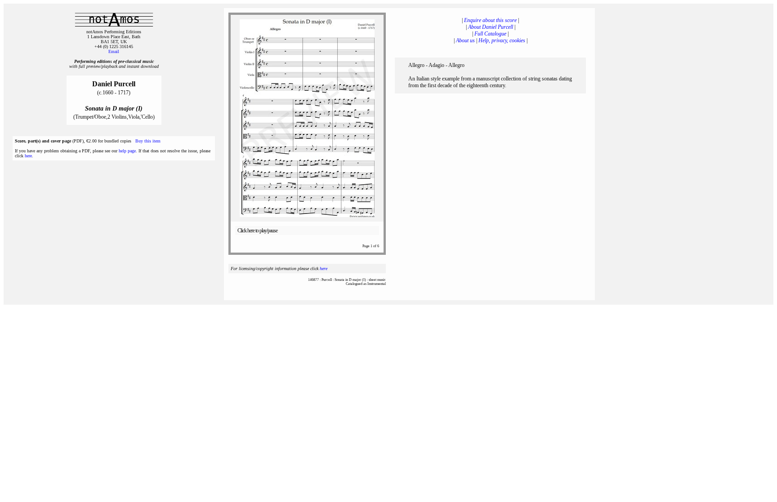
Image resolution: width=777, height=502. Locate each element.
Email (113, 51)
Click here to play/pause (257, 230)
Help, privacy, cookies (501, 40)
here (28, 155)
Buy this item (148, 140)
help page (127, 150)
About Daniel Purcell (490, 27)
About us (465, 40)
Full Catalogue (490, 34)
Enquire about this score (490, 20)
